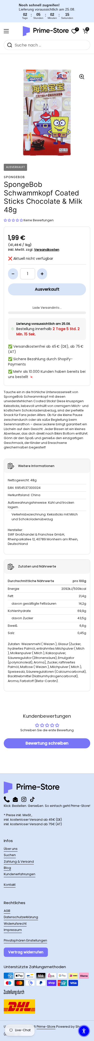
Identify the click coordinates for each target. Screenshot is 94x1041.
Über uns (11, 849)
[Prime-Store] (45, 31)
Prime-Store (46, 1026)
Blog (7, 868)
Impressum (13, 930)
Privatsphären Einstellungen (25, 940)
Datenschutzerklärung (21, 917)
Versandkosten (46, 249)
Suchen (10, 855)
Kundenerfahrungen (19, 874)
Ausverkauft (47, 289)
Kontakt (10, 884)
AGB (7, 911)
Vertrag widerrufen (25, 952)
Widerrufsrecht (15, 923)
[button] (85, 31)
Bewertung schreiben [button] (47, 743)
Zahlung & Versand (19, 861)
